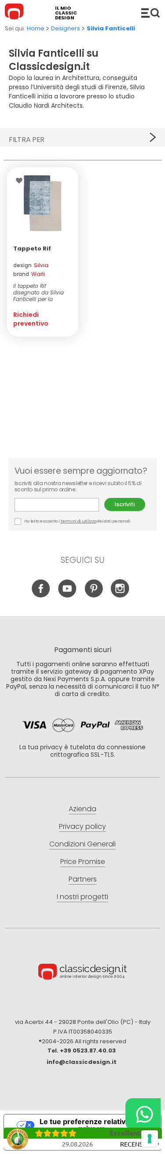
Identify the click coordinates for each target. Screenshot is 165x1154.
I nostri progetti (82, 897)
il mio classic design (66, 13)
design (30, 265)
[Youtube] (67, 595)
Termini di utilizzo (78, 521)
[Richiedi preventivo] (42, 203)
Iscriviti (124, 504)
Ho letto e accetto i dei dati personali (77, 521)
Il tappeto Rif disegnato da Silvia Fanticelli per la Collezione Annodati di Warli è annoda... (39, 292)
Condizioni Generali (82, 844)
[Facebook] (41, 595)
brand (29, 274)
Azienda (82, 809)
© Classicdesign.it (82, 973)
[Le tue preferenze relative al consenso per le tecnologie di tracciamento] (149, 1138)
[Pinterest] (93, 595)
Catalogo (150, 12)
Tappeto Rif (32, 248)
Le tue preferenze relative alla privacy (91, 1125)
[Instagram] (120, 595)
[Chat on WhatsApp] (143, 1114)
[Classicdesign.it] (15, 13)
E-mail (59, 505)
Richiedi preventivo (30, 319)
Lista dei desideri (21, 180)
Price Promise (82, 861)
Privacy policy (82, 826)
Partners (83, 879)
